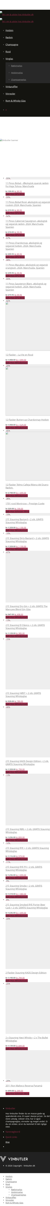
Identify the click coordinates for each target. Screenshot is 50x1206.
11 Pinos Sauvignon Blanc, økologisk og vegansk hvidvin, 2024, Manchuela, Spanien (26, 286)
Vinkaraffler (12, 86)
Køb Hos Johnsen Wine (17, 511)
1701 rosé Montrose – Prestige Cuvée (25, 503)
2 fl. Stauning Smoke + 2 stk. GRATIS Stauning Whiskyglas (24, 887)
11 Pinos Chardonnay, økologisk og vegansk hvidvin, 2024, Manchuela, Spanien (24, 246)
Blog (8, 1142)
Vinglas (9, 58)
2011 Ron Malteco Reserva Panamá (24, 1085)
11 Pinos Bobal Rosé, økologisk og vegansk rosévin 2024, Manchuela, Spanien (28, 204)
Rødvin (9, 37)
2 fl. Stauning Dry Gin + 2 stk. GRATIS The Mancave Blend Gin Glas (27, 608)
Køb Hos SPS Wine (15, 194)
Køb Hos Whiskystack (17, 362)
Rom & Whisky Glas (16, 100)
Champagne (12, 44)
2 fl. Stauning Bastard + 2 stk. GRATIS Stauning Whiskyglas (24, 521)
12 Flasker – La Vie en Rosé (19, 354)
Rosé (8, 51)
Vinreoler (10, 93)
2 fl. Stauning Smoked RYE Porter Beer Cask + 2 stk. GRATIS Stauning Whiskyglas (27, 906)
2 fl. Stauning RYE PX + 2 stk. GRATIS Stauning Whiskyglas (24, 868)
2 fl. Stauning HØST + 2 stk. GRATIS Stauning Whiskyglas (23, 695)
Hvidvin (9, 30)
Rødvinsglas (16, 65)
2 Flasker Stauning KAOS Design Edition (26, 972)
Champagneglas (18, 79)
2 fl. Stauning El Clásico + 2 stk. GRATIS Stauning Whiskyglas (25, 627)
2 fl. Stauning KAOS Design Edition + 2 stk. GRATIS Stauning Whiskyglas (27, 763)
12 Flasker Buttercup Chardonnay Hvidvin (27, 419)
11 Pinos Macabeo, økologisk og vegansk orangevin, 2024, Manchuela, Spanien (27, 266)
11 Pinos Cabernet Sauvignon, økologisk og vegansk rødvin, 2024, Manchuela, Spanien (26, 224)
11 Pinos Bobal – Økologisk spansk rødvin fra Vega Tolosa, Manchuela (27, 185)
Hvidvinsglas (17, 72)
